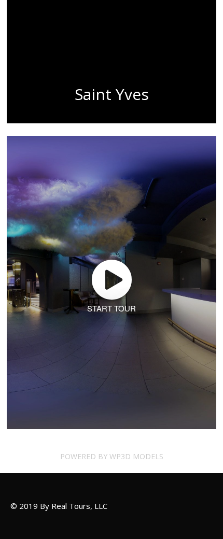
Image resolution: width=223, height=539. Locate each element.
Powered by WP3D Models (111, 456)
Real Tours (35, 31)
